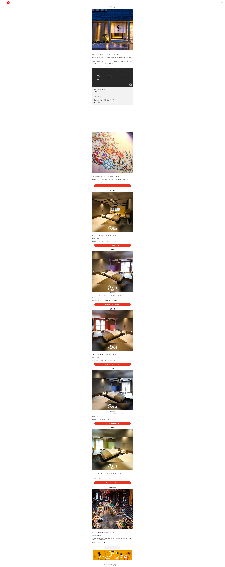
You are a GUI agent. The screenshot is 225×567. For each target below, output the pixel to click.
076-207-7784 (95, 92)
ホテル (100, 3)
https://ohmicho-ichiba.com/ (97, 543)
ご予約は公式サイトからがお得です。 (112, 186)
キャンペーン (115, 3)
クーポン (130, 3)
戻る (112, 547)
